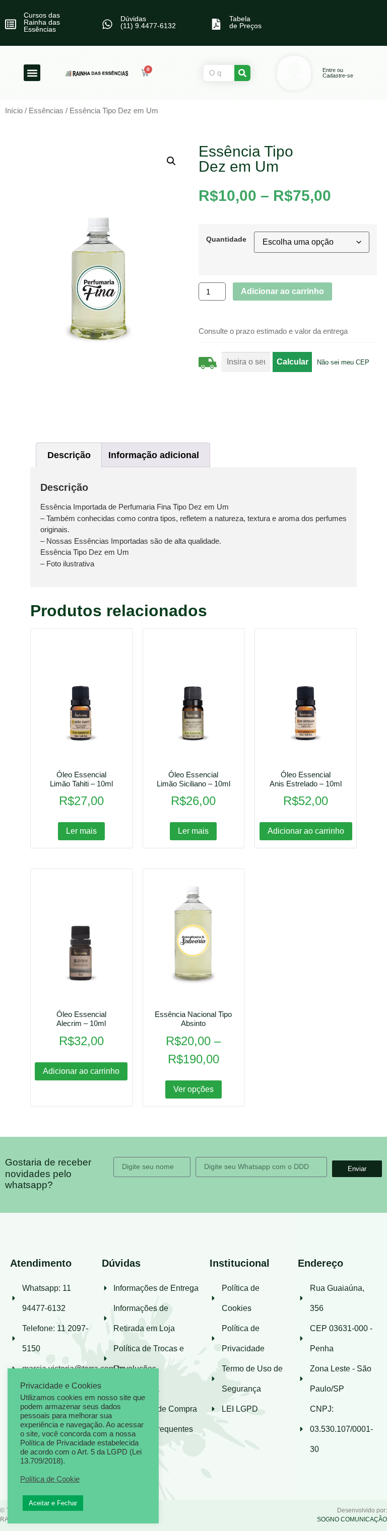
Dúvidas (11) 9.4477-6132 (148, 22)
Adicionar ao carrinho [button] (306, 831)
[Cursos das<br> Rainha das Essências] (10, 24)
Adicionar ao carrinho (282, 291)
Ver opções (193, 1089)
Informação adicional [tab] (153, 455)
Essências (46, 111)
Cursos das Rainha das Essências (42, 22)
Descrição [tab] (69, 455)
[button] (32, 72)
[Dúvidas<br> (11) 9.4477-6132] (107, 24)
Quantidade (226, 239)
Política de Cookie (50, 1479)
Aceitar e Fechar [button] (53, 1503)
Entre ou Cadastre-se (337, 73)
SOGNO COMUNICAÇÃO (352, 1519)
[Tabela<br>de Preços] (216, 24)
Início (14, 111)
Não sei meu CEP (343, 362)
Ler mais (81, 831)
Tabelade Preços (245, 22)
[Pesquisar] (242, 73)
